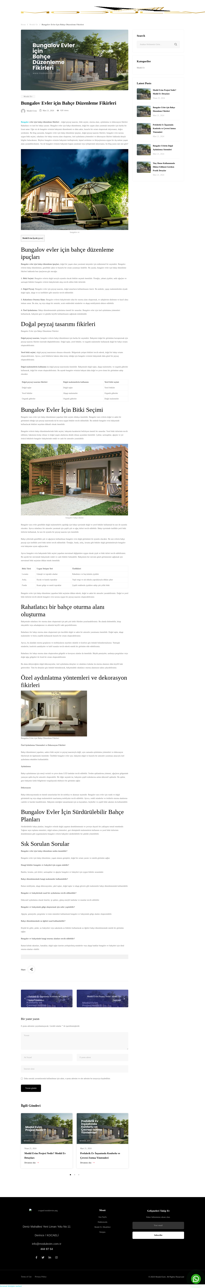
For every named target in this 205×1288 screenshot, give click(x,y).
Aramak (175, 45)
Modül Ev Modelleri (102, 1227)
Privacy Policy (40, 1277)
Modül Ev (28, 96)
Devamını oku (30, 1163)
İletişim (102, 1232)
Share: (23, 970)
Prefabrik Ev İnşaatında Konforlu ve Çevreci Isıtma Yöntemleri (164, 128)
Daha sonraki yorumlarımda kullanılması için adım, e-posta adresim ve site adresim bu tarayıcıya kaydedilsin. (67, 1078)
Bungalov (25, 122)
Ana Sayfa (102, 1217)
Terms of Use (26, 1277)
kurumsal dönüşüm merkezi (11, 1286)
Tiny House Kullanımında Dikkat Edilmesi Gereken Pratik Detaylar (164, 167)
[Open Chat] (196, 1279)
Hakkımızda (102, 1222)
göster (40, 238)
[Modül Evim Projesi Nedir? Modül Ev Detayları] (47, 1128)
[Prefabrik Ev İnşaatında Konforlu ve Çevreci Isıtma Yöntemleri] (102, 1128)
